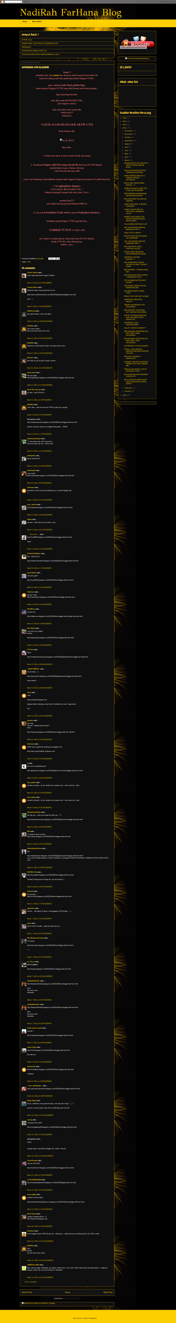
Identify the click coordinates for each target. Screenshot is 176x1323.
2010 (125, 395)
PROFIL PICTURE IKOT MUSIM (136, 296)
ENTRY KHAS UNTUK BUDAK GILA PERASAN (135, 237)
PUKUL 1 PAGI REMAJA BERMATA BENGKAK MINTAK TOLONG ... (136, 351)
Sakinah (30, 891)
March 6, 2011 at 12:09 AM (36, 515)
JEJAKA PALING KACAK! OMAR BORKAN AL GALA (40, 54)
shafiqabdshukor (33, 981)
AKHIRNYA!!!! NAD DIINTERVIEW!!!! (131, 324)
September (129, 141)
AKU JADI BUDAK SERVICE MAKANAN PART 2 (134, 228)
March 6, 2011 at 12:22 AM (36, 549)
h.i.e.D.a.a (31, 962)
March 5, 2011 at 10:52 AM (36, 338)
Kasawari (30, 1231)
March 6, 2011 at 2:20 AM (36, 624)
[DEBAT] (48, 283)
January (128, 391)
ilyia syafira (31, 782)
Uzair (29, 692)
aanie (29, 923)
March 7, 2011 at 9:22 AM (36, 933)
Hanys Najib (31, 1100)
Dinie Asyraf (31, 1214)
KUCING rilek (32, 872)
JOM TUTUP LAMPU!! (132, 233)
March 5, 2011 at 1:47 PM (36, 451)
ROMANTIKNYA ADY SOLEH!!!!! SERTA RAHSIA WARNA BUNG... (136, 165)
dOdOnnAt (31, 311)
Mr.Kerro (30, 358)
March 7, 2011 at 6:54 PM (36, 1043)
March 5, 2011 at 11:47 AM (36, 368)
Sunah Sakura (32, 272)
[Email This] (49, 258)
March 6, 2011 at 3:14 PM (36, 793)
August (127, 144)
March (127, 160)
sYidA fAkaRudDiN (34, 1180)
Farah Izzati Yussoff (34, 1028)
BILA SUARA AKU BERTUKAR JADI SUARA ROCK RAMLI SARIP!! (135, 382)
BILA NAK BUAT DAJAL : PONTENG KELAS (133, 248)
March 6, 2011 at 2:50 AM (36, 645)
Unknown (30, 487)
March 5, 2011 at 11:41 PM (36, 500)
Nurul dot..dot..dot (34, 389)
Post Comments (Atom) (72, 1298)
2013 (125, 121)
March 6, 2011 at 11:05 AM (36, 739)
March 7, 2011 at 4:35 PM (36, 1000)
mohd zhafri (31, 1047)
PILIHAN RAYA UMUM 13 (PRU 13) (34, 51)
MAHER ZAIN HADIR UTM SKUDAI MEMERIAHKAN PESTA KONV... (134, 219)
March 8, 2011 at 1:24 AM (36, 1062)
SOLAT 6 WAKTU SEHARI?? (135, 328)
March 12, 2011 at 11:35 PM (37, 1277)
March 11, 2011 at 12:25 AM (37, 1115)
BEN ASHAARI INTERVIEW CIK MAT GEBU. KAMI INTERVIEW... (136, 333)
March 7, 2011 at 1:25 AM (36, 919)
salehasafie (31, 470)
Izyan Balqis (31, 573)
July (126, 147)
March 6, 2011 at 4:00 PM (36, 827)
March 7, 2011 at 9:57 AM (36, 957)
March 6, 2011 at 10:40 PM (36, 867)
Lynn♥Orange (32, 1160)
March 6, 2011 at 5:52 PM (36, 844)
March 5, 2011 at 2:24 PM (36, 466)
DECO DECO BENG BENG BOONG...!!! (134, 184)
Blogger (99, 1318)
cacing (29, 1120)
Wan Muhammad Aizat (35, 938)
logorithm (30, 908)
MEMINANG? (26, 47)
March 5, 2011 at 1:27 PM (36, 434)
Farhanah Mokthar (34, 553)
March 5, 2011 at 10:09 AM (36, 321)
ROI (28, 831)
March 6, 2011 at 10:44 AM (36, 688)
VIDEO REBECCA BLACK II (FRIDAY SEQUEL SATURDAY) (134, 178)
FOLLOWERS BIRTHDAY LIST (136, 224)
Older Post (107, 1292)
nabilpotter (31, 456)
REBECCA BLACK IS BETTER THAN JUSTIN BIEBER (135, 189)
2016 (125, 118)
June (127, 150)
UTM (29, 262)
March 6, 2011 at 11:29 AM (36, 759)
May (126, 154)
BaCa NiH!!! (37, 21)
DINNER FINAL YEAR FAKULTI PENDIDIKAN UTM (40, 43)
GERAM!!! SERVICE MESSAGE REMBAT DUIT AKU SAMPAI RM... (136, 364)
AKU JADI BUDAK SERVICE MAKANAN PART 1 (134, 242)
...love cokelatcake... (34, 1086)
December (129, 131)
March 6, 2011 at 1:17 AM (36, 568)
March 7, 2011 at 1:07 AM (36, 904)
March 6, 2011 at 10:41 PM (36, 887)
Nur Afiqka (31, 628)
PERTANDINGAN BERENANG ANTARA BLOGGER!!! (135, 195)
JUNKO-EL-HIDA (33, 1265)
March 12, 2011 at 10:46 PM (37, 1260)
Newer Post (27, 1292)
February (128, 388)
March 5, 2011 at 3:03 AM (36, 306)
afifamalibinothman (34, 848)
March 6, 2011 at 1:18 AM (36, 587)
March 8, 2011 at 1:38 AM (36, 1081)
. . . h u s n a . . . (33, 534)
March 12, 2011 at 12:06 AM (37, 1156)
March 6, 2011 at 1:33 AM (36, 604)
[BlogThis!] (52, 258)
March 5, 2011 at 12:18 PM (36, 385)
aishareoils (31, 1066)
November (129, 134)
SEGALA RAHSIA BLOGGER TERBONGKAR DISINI (135, 171)
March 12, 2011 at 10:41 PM (37, 1241)
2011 (125, 128)
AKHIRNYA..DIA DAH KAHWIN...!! (132, 258)
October (128, 137)
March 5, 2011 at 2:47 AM (36, 283)
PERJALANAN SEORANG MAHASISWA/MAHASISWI (135, 253)
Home (25, 21)
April (126, 157)
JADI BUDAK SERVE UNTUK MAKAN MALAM (135, 287)
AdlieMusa (31, 609)
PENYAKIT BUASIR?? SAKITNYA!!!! (132, 358)
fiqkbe (29, 519)
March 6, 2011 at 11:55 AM (36, 778)
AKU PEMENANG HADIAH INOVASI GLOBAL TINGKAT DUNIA (135, 264)
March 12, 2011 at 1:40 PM (36, 1226)
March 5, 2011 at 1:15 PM (36, 400)
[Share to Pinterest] (58, 258)
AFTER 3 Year (27, 40)
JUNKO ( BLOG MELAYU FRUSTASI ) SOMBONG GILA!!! (134, 211)
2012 (125, 125)
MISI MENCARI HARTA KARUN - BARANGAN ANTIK (136, 276)
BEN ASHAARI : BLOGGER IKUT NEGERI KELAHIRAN (135, 311)
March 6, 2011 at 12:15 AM (36, 530)
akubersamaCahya (34, 438)
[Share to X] (54, 258)
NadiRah (30, 326)
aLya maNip (31, 1194)
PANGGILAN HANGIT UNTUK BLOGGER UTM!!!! (135, 370)
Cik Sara (30, 649)
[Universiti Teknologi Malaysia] (137, 58)
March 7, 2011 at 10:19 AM (36, 976)
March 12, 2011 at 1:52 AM (36, 1175)
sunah (56, 75)
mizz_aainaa (31, 504)
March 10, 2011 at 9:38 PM (36, 1096)
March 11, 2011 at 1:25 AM (36, 1134)
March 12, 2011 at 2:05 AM (36, 1190)
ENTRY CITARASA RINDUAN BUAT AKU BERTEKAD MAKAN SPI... (135, 317)
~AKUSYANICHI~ (33, 669)
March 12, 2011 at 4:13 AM (36, 1209)
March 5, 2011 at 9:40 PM (36, 483)
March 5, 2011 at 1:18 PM (36, 415)
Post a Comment (31, 1282)
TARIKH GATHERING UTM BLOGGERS (134, 306)
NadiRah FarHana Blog (71, 12)
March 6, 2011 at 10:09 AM (36, 664)
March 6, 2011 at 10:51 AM (36, 716)
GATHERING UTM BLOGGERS (136, 346)
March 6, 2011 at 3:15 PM (36, 807)
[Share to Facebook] (56, 258)
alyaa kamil (31, 372)
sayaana (30, 720)
